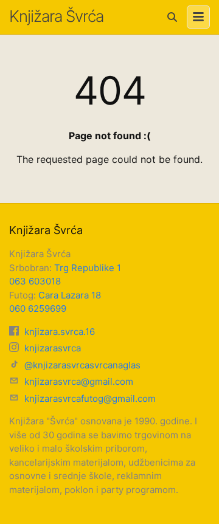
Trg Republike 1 (87, 268)
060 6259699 (37, 308)
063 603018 (35, 281)
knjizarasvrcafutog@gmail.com (89, 398)
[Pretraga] (172, 17)
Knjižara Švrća (56, 16)
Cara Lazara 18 (69, 295)
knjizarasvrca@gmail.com (77, 381)
